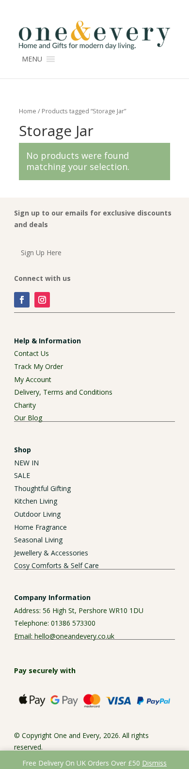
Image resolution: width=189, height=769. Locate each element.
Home (27, 111)
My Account (32, 379)
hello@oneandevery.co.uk (74, 636)
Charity (25, 405)
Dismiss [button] (154, 763)
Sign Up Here (41, 252)
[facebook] (22, 300)
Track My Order (38, 366)
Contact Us (31, 353)
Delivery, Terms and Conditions (63, 392)
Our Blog (28, 417)
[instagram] (42, 300)
